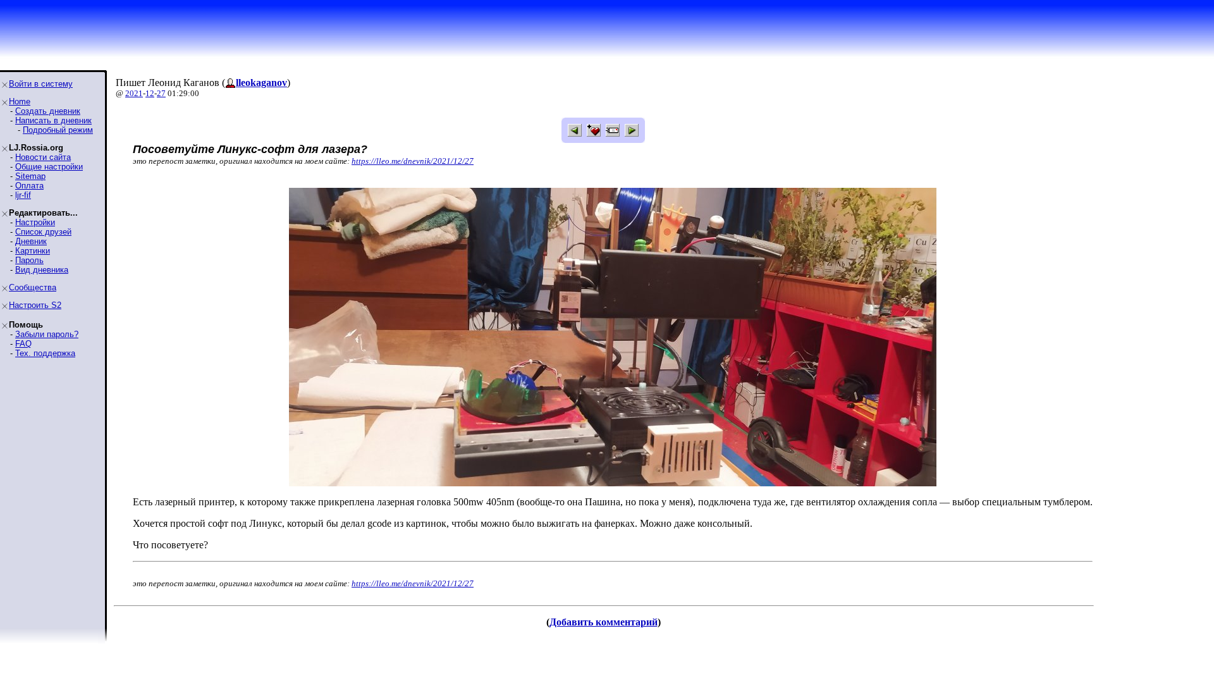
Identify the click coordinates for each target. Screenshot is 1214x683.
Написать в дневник (53, 120)
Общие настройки (49, 166)
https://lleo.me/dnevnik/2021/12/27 (413, 161)
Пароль (29, 260)
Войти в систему (41, 84)
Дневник (31, 241)
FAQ (23, 343)
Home (19, 101)
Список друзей (43, 232)
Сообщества (32, 287)
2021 (134, 93)
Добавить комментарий (603, 622)
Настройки (35, 222)
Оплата (29, 185)
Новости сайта (43, 157)
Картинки (32, 250)
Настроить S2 (35, 305)
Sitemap (30, 176)
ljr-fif (23, 195)
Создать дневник (47, 111)
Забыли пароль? (46, 334)
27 (161, 93)
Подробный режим (58, 130)
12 (149, 93)
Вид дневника (41, 269)
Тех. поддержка (45, 353)
